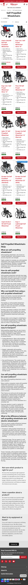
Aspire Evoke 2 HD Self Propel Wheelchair (6, 224)
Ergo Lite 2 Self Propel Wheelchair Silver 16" (6, 89)
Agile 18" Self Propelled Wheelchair (5, 133)
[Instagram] (9, 561)
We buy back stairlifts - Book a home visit (14, 1)
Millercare (12, 583)
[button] (24, 4)
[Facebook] (2, 561)
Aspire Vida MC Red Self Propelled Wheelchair (6, 43)
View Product (7, 67)
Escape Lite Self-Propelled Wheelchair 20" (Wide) (20, 179)
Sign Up (23, 557)
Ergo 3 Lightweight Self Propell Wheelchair (20, 225)
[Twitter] (6, 561)
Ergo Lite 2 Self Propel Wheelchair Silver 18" (20, 43)
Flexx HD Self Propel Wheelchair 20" (20, 88)
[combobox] (1, 4)
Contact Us (14, 544)
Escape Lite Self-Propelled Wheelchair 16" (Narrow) (20, 134)
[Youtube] (13, 561)
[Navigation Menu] (26, 4)
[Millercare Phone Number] (6, 4)
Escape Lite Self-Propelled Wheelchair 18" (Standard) (6, 179)
